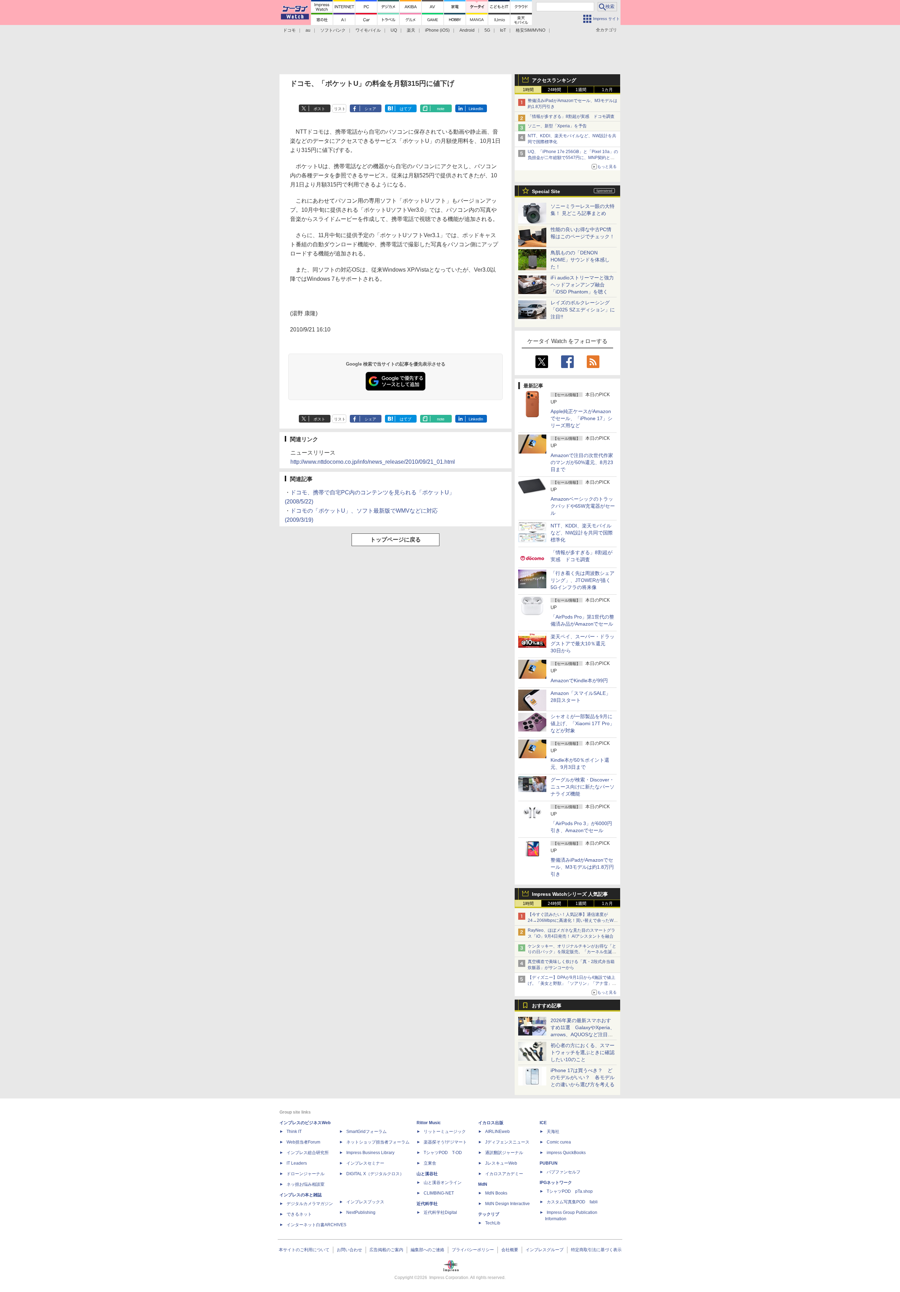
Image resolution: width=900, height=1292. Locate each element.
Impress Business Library (370, 1152)
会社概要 (509, 1249)
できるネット (299, 1214)
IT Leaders (297, 1163)
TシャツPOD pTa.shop (570, 1191)
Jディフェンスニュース (507, 1142)
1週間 (581, 89)
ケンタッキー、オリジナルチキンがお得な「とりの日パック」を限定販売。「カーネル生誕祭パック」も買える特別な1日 (572, 952)
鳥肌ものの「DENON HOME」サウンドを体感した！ (580, 260)
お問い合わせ (349, 1249)
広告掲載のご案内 (386, 1249)
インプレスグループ (545, 1249)
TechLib (492, 1223)
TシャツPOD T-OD (443, 1152)
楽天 (411, 30)
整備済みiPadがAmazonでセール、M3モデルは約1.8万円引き (582, 867)
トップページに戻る (395, 540)
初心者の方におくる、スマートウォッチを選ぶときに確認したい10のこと (583, 1052)
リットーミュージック (445, 1131)
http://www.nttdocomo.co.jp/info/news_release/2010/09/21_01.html (372, 462)
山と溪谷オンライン (443, 1182)
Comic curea (559, 1142)
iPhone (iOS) (437, 30)
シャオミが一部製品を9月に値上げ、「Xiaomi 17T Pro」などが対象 (583, 723)
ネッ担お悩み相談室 (305, 1184)
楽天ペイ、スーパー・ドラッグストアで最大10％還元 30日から (583, 643)
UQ (394, 30)
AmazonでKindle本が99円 (579, 680)
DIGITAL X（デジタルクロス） (375, 1173)
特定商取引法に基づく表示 (596, 1249)
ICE (543, 1122)
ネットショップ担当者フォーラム (378, 1142)
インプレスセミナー (365, 1163)
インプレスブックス (365, 1201)
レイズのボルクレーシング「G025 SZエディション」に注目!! (583, 309)
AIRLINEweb (497, 1131)
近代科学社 (427, 1203)
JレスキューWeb (501, 1163)
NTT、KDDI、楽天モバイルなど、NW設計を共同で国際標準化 (582, 533)
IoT (503, 30)
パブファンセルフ (563, 1172)
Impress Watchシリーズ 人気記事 (570, 894)
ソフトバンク (333, 30)
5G (487, 30)
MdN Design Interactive (507, 1203)
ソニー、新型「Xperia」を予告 (557, 126)
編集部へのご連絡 (427, 1249)
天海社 (553, 1131)
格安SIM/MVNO (530, 30)
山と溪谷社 (427, 1173)
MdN (482, 1184)
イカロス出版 (490, 1122)
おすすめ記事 (546, 1005)
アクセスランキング (554, 80)
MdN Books (496, 1193)
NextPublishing (360, 1212)
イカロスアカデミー (504, 1173)
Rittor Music (429, 1122)
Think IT (294, 1131)
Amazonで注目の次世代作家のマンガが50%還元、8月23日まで (582, 462)
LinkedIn (476, 109)
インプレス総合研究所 (308, 1152)
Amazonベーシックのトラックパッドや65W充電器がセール (583, 506)
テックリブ (488, 1214)
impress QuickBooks (566, 1152)
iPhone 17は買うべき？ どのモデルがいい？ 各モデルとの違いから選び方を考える (583, 1077)
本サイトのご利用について (304, 1249)
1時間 (528, 89)
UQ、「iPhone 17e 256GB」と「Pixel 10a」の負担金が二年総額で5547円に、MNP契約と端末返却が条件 (573, 157)
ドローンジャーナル (305, 1173)
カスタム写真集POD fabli (572, 1201)
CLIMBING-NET (439, 1193)
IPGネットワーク (556, 1182)
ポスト (319, 109)
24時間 (554, 89)
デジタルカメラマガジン (310, 1203)
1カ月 (607, 89)
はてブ (405, 109)
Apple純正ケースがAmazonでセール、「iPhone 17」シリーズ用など (581, 418)
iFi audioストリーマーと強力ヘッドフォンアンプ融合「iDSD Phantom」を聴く (582, 284)
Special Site (546, 191)
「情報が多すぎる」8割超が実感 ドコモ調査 (571, 116)
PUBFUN (549, 1163)
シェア (370, 109)
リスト (340, 109)
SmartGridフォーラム (366, 1131)
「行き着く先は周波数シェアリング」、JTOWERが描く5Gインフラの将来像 (583, 580)
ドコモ (289, 30)
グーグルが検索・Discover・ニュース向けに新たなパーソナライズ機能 (583, 787)
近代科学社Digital (440, 1212)
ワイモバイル (368, 30)
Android (467, 30)
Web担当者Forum (303, 1142)
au (308, 30)
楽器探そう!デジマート (445, 1142)
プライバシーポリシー (473, 1249)
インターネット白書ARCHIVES (316, 1224)
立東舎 (430, 1163)
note (440, 109)
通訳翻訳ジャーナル (504, 1152)
